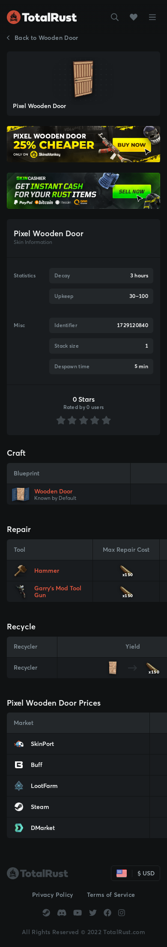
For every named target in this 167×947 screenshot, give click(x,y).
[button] (114, 17)
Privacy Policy (52, 894)
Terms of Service (111, 894)
